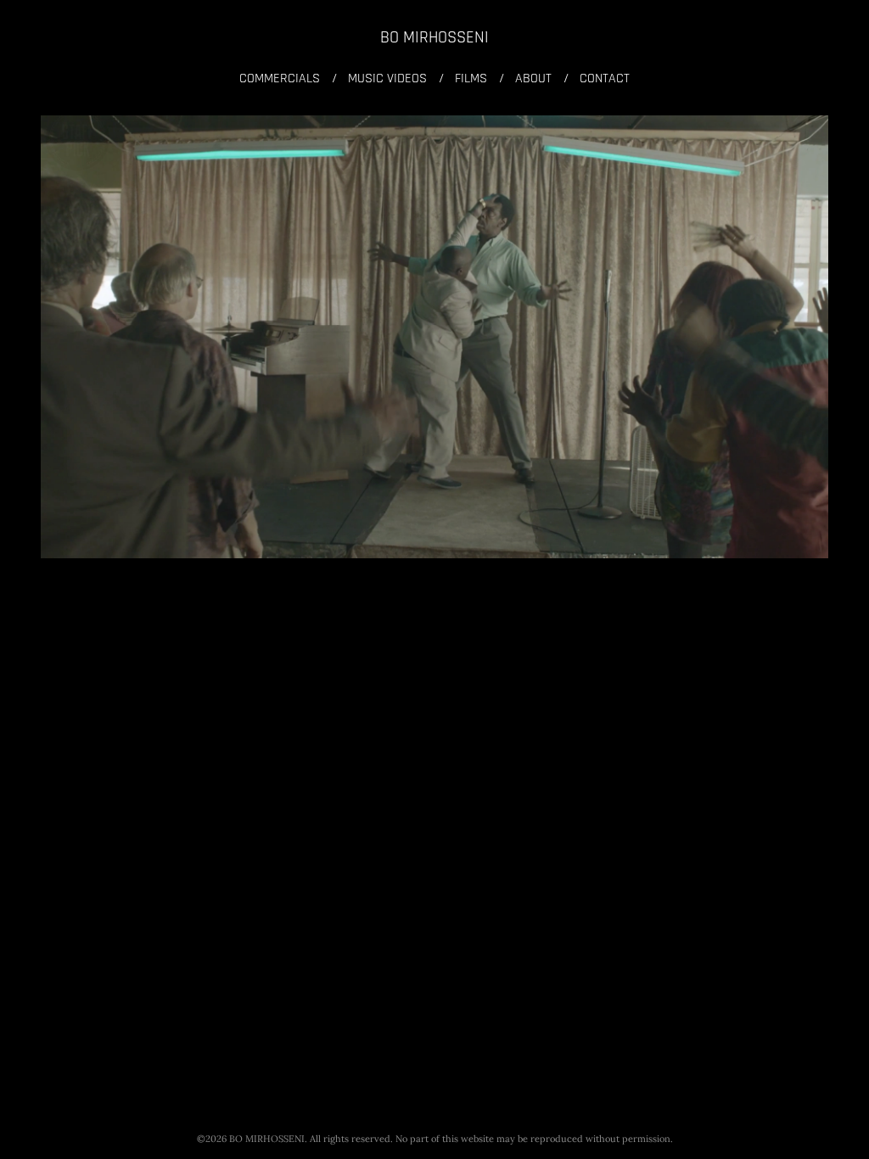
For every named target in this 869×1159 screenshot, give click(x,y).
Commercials (279, 78)
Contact (605, 78)
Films (471, 78)
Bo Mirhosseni (434, 37)
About (533, 78)
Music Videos (387, 78)
